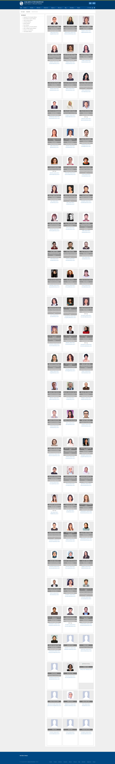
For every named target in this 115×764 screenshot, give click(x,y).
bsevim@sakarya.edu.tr (86, 91)
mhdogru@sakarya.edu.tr (70, 63)
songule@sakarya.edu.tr (54, 372)
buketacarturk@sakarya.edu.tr (70, 33)
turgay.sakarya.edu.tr (54, 32)
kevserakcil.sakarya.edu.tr (86, 315)
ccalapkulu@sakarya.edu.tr (70, 116)
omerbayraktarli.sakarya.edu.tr (86, 623)
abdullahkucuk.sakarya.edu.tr (70, 647)
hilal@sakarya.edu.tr (54, 513)
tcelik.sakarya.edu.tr (70, 202)
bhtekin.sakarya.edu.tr (70, 88)
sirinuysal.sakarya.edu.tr (70, 285)
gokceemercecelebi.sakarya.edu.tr (54, 704)
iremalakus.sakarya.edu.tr (70, 594)
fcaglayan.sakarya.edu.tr (86, 30)
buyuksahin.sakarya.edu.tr (70, 172)
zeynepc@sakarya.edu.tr (70, 458)
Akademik (46, 7)
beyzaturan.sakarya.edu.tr (54, 566)
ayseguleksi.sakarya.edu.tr (86, 455)
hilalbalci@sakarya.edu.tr (86, 568)
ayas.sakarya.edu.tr (54, 201)
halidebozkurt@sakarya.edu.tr (70, 705)
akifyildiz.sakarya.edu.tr (70, 342)
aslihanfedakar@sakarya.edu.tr (86, 539)
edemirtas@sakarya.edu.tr (86, 120)
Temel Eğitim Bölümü (27, 31)
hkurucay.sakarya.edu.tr (70, 566)
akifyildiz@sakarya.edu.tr (70, 344)
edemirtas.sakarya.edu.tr (86, 118)
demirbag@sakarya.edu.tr (70, 370)
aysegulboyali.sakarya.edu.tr (70, 316)
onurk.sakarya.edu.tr (86, 257)
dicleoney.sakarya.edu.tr (54, 229)
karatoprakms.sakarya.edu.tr (54, 623)
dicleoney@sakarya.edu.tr (54, 230)
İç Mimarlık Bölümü (27, 21)
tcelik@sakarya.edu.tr (70, 204)
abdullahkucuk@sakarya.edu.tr (70, 649)
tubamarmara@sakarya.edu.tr (54, 455)
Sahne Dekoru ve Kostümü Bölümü (30, 26)
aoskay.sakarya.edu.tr (70, 227)
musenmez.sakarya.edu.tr (54, 344)
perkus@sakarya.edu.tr (70, 424)
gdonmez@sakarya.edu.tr (54, 399)
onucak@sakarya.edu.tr (86, 286)
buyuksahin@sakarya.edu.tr (70, 174)
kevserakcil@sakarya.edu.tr (86, 316)
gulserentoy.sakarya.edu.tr (86, 483)
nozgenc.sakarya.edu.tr (86, 60)
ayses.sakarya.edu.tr (54, 315)
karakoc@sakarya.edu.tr (86, 372)
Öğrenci (53, 7)
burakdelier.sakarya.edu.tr (86, 201)
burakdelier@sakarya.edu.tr (86, 202)
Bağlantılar (89, 761)
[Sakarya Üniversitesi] (21, 3)
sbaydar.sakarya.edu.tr (54, 88)
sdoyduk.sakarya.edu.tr (70, 145)
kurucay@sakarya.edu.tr (54, 483)
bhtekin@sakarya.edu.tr (70, 90)
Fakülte (25, 7)
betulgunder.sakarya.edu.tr (54, 677)
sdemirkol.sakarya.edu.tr (54, 172)
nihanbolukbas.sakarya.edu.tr (86, 511)
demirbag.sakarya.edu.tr (70, 369)
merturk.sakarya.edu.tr (70, 258)
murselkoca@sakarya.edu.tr (70, 626)
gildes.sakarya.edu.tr (54, 145)
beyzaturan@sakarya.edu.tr (54, 568)
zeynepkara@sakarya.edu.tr (86, 733)
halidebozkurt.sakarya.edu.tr (70, 704)
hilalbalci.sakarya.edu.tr (86, 566)
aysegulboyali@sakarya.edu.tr (70, 317)
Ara (90, 3)
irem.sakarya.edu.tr (70, 510)
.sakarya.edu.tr (83, 669)
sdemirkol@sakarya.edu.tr (54, 174)
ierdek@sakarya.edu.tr (86, 232)
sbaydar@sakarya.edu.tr (54, 90)
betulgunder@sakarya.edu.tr (54, 679)
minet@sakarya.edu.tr (54, 260)
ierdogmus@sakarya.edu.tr (86, 399)
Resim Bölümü (26, 25)
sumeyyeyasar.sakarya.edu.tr (54, 650)
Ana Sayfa (23, 11)
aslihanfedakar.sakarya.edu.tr (86, 538)
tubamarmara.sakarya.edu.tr (54, 454)
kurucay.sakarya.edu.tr (54, 482)
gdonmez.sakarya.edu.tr (54, 397)
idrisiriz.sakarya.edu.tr (54, 593)
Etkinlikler (72, 7)
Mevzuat (59, 7)
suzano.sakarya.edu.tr (86, 174)
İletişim (78, 7)
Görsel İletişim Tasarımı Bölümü (29, 18)
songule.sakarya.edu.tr (54, 371)
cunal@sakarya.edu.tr (70, 399)
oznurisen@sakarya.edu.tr (54, 733)
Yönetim (31, 7)
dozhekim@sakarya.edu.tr (54, 63)
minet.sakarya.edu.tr (54, 258)
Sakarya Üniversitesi (31, 761)
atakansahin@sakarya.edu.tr (86, 650)
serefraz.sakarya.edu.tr (70, 539)
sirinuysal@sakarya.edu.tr (70, 286)
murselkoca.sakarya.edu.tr (70, 624)
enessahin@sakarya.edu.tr (86, 598)
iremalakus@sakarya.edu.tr (70, 596)
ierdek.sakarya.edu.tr (86, 230)
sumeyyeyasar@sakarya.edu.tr (54, 652)
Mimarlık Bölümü (26, 23)
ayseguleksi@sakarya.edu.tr (86, 456)
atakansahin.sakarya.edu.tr (86, 649)
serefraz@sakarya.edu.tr (70, 540)
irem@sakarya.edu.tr (70, 511)
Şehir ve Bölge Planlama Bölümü (29, 28)
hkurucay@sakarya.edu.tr (70, 568)
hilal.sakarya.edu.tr (54, 512)
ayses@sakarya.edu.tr (54, 316)
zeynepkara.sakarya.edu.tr (86, 732)
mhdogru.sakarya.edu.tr (70, 61)
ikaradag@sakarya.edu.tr (86, 146)
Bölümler (38, 7)
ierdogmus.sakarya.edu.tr (86, 397)
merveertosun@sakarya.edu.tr (86, 346)
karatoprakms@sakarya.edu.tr (54, 625)
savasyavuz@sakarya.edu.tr (54, 541)
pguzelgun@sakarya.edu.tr (54, 286)
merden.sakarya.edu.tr (54, 425)
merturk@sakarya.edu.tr (70, 260)
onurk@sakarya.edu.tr (86, 258)
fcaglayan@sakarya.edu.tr (86, 32)
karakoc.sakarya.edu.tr (86, 371)
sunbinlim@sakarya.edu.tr (86, 425)
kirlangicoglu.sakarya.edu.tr (54, 116)
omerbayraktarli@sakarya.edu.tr (86, 625)
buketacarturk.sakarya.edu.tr (70, 32)
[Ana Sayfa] (21, 7)
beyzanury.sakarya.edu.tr (70, 675)
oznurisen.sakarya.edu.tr (54, 732)
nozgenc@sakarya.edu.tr (86, 61)
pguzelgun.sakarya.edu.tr (54, 285)
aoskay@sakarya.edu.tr (70, 229)
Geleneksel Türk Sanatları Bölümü (30, 17)
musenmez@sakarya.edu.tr (54, 345)
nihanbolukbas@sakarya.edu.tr (86, 512)
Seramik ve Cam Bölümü (28, 29)
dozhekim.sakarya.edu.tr (54, 61)
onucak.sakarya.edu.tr (86, 285)
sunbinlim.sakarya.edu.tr (86, 424)
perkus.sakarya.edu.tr (70, 422)
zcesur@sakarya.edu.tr (70, 733)
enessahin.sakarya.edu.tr (86, 597)
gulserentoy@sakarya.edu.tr (86, 485)
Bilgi (66, 7)
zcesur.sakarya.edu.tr (70, 732)
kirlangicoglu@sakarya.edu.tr (54, 118)
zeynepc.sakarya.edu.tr (70, 456)
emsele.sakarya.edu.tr (70, 483)
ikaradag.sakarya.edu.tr (86, 144)
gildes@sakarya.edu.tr (54, 147)
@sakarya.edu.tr (89, 669)
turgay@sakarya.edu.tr (54, 33)
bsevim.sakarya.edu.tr (86, 90)
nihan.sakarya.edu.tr (86, 704)
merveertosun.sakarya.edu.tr (86, 344)
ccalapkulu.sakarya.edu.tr (70, 115)
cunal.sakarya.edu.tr (70, 397)
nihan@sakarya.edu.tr (86, 705)
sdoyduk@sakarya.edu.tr (70, 147)
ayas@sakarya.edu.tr (54, 202)
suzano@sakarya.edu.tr (86, 175)
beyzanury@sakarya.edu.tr (70, 677)
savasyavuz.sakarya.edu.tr (54, 539)
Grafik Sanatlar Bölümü (27, 20)
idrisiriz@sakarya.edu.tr (54, 594)
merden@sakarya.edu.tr (54, 427)
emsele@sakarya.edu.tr (70, 485)
